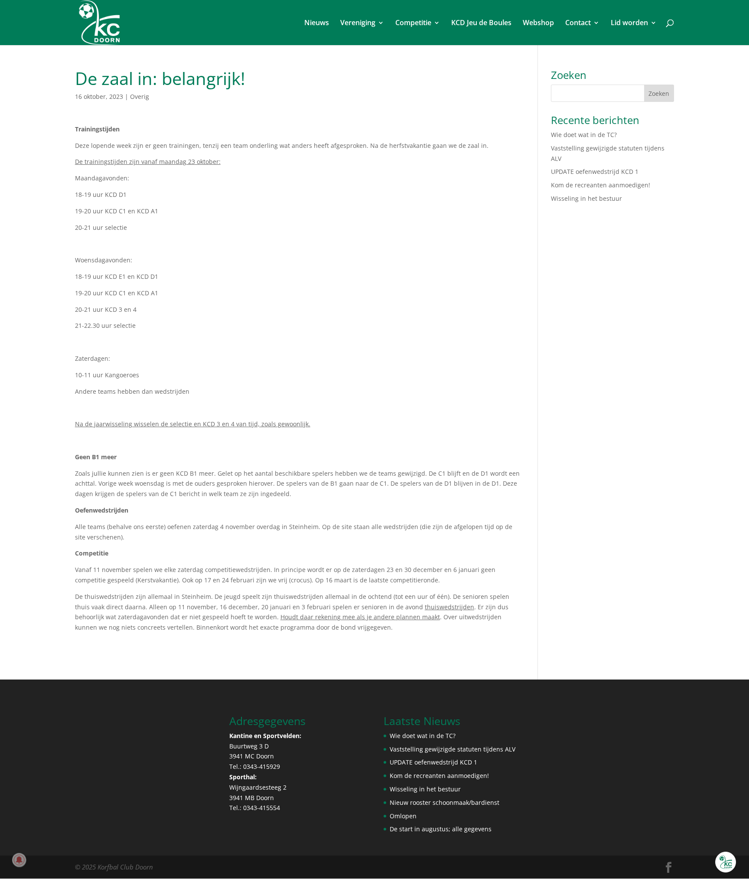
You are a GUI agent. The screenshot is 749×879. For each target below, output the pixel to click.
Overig (139, 96)
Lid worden (629, 23)
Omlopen (403, 816)
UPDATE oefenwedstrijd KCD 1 (594, 171)
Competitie (413, 23)
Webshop (538, 23)
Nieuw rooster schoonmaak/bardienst (444, 802)
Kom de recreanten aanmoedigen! (600, 185)
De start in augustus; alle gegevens (441, 829)
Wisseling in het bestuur (586, 198)
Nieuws (316, 23)
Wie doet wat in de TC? (584, 135)
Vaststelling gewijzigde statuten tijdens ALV (452, 749)
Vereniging (357, 23)
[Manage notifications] (19, 860)
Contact (578, 23)
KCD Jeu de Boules (481, 23)
